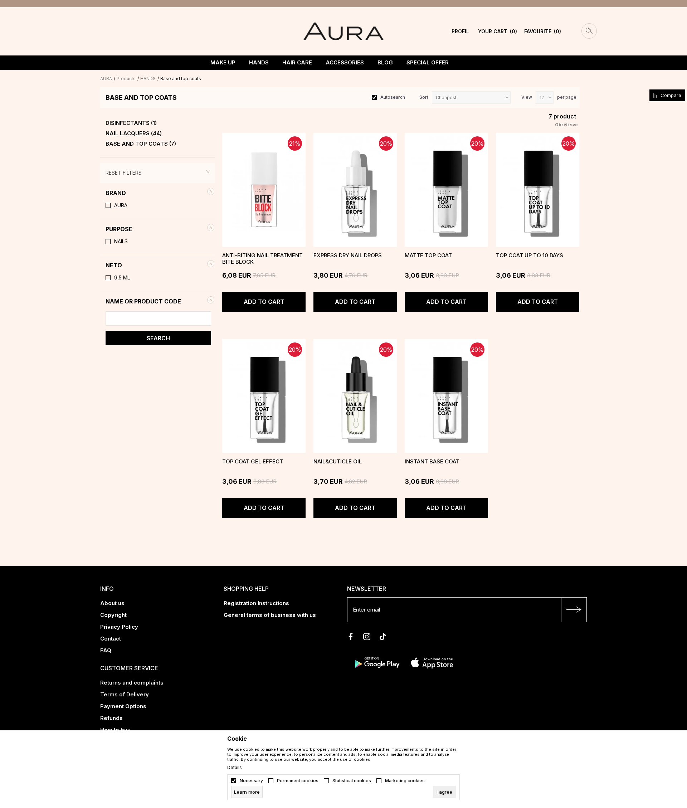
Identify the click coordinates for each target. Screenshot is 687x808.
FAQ (105, 650)
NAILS (121, 241)
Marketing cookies (405, 781)
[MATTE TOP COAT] (446, 190)
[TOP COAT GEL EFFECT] (264, 396)
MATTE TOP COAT (428, 255)
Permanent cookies (297, 781)
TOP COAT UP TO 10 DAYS (529, 255)
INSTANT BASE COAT (432, 461)
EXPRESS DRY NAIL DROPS (347, 255)
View (526, 97)
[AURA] (343, 30)
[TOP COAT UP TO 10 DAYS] (537, 190)
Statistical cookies (351, 781)
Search (158, 338)
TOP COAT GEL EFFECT (252, 461)
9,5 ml (122, 277)
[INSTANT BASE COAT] (446, 396)
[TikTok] (382, 636)
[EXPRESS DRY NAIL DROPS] (355, 190)
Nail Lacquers (134, 133)
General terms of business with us (270, 615)
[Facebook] (350, 636)
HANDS (148, 78)
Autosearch (392, 97)
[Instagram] (366, 636)
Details (234, 767)
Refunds (111, 718)
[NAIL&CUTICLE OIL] (355, 396)
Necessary (251, 781)
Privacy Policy (119, 626)
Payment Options (123, 706)
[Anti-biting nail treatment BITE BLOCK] (264, 190)
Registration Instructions (256, 603)
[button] (157, 193)
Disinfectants (131, 123)
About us (112, 603)
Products (126, 78)
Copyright (113, 615)
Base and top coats (141, 143)
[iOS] (432, 662)
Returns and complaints (132, 682)
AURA (106, 78)
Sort (423, 97)
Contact (110, 638)
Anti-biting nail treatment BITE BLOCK (262, 258)
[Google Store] (377, 662)
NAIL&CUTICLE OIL (337, 461)
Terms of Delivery (124, 694)
